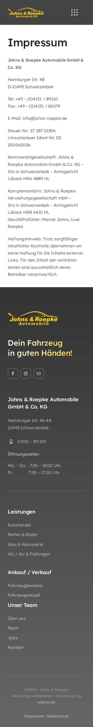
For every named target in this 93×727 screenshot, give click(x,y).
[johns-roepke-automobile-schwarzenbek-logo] (26, 9)
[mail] (39, 373)
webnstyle (46, 702)
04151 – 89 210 (32, 441)
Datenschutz (58, 716)
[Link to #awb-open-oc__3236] (74, 12)
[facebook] (13, 373)
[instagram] (26, 373)
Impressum (34, 716)
